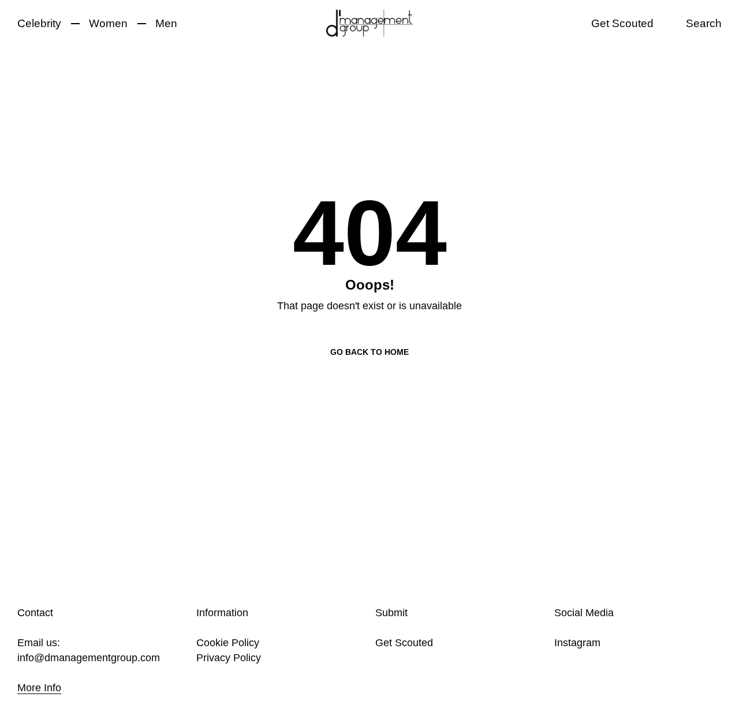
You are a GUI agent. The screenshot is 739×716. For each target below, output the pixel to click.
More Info (39, 687)
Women (108, 23)
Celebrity (39, 23)
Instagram (577, 642)
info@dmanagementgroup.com (88, 657)
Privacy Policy (228, 657)
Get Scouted (622, 23)
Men (166, 23)
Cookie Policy (227, 642)
